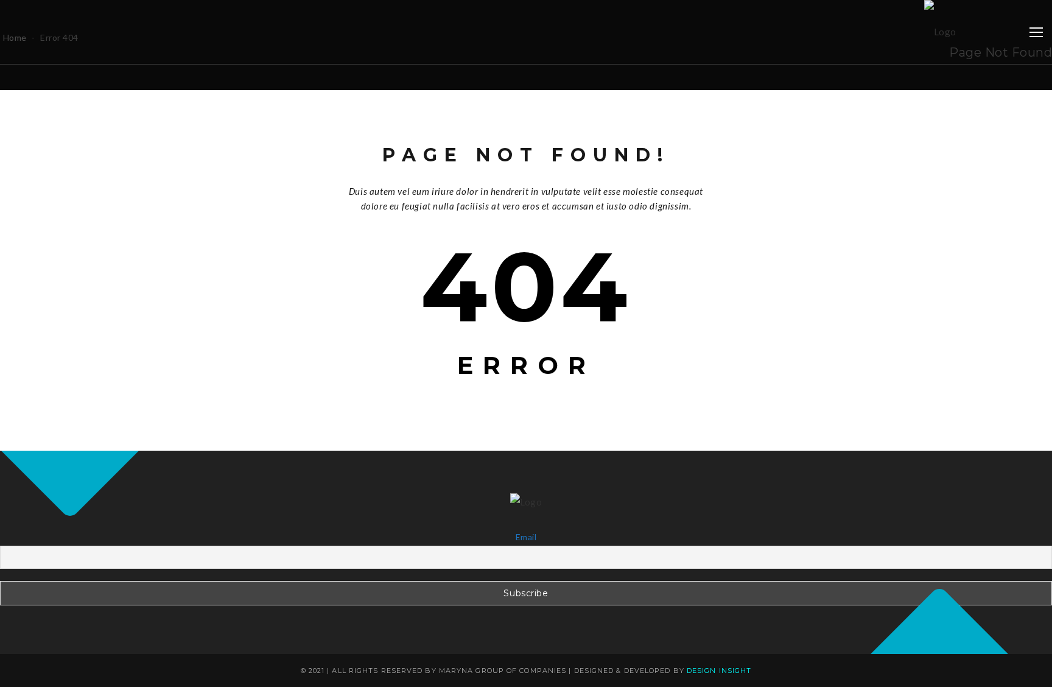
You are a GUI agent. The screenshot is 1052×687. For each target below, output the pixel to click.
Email (526, 537)
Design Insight (719, 670)
